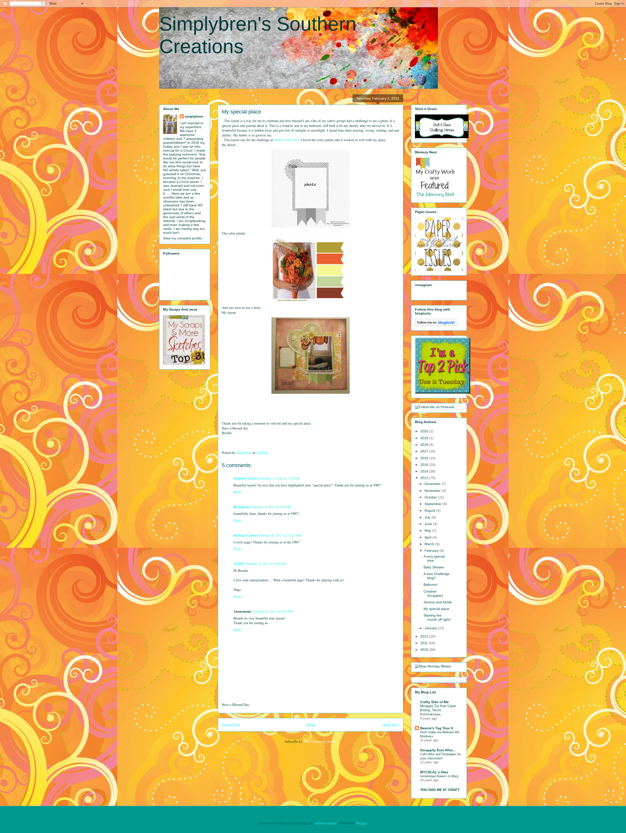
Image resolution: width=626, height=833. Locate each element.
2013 (424, 478)
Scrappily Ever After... (438, 750)
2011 (424, 643)
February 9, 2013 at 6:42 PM (272, 611)
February (432, 550)
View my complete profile (182, 238)
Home (311, 725)
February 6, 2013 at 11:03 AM (280, 535)
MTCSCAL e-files (434, 772)
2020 (424, 431)
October (431, 497)
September (434, 504)
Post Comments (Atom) (320, 741)
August (430, 510)
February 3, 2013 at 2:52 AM (279, 478)
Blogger (361, 823)
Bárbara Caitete (245, 535)
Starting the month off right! (437, 617)
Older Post (390, 725)
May (428, 530)
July (428, 517)
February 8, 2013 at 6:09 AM (266, 563)
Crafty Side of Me (434, 702)
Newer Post (231, 725)
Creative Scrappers (433, 593)
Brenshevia (242, 506)
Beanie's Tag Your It (436, 728)
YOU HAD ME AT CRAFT (440, 790)
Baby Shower (434, 567)
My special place (436, 609)
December (433, 484)
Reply (238, 492)
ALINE (239, 563)
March (430, 544)
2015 (424, 465)
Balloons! (431, 584)
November (433, 491)
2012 (424, 636)
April (428, 537)
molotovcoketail (325, 823)
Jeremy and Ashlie (438, 602)
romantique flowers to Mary (439, 776)
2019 (424, 438)
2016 (424, 458)
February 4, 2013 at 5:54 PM (271, 507)
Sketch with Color (286, 139)
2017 (424, 451)
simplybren (194, 116)
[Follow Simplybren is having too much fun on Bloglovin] (436, 325)
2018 (424, 445)
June (429, 524)
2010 (424, 650)
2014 (424, 471)
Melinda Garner (245, 478)
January (431, 628)
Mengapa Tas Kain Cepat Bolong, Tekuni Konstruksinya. (438, 710)
